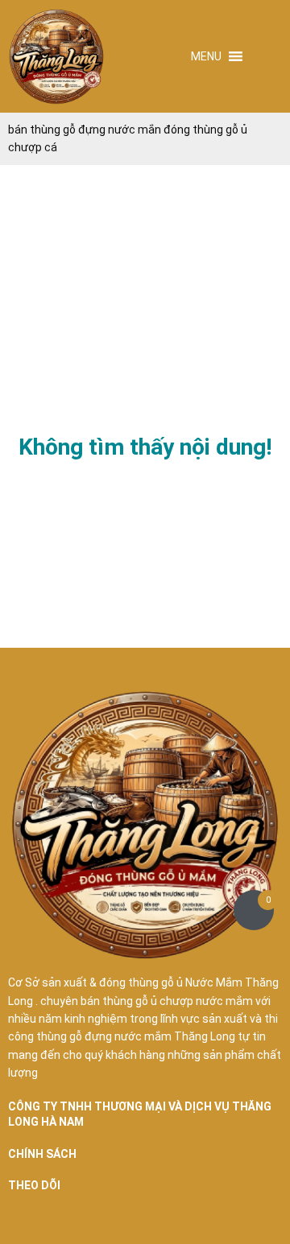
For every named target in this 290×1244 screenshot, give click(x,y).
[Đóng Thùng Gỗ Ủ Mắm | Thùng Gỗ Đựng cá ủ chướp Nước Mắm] (56, 56)
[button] (206, 56)
